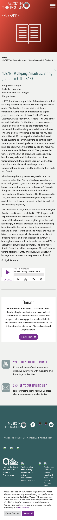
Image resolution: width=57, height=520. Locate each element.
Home (4, 57)
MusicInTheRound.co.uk (14, 437)
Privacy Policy (46, 437)
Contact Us (32, 437)
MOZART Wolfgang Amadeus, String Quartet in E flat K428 (27, 60)
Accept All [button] (28, 513)
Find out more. (47, 484)
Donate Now (26, 336)
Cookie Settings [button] (12, 513)
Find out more (8, 475)
